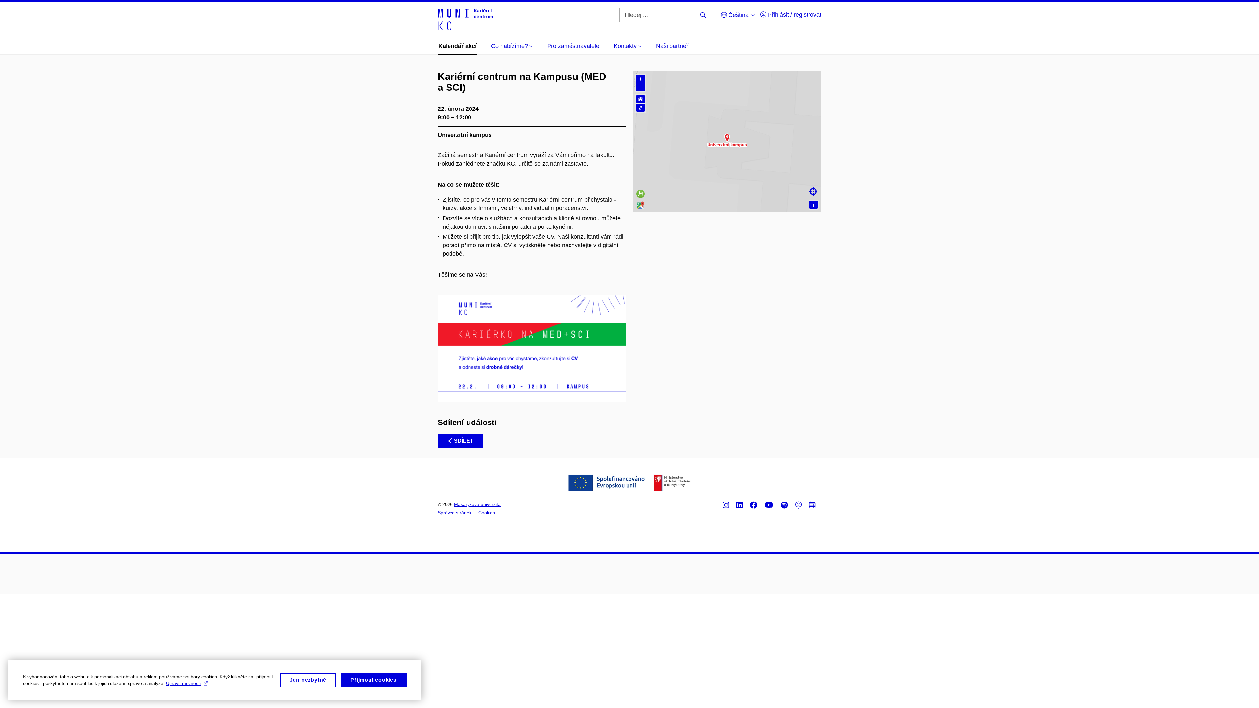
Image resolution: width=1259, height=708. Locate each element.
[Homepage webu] (465, 19)
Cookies (486, 512)
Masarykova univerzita (477, 504)
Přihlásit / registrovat (793, 14)
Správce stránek (454, 512)
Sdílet (463, 440)
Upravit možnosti (183, 683)
